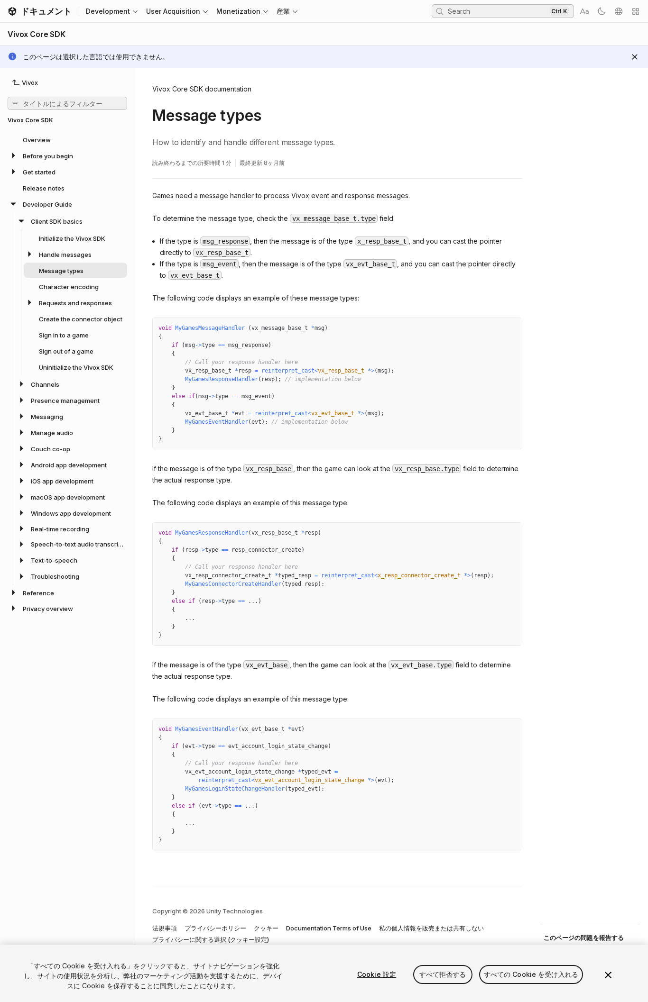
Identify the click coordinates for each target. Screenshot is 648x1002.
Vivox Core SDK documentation (201, 89)
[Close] (634, 57)
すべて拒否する (442, 974)
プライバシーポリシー (215, 928)
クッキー (266, 928)
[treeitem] (67, 139)
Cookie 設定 (376, 974)
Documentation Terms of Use (328, 928)
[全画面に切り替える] (511, 328)
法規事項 (164, 928)
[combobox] (497, 11)
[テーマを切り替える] (601, 11)
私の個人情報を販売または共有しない (431, 928)
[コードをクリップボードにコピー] (494, 328)
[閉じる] (608, 975)
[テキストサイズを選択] (584, 11)
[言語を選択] (618, 11)
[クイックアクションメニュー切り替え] (635, 11)
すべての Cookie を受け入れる (531, 974)
